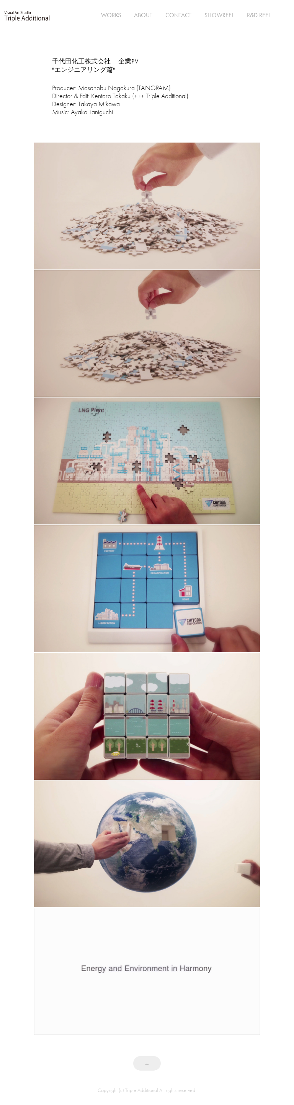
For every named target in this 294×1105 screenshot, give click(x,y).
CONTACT (178, 15)
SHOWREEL (219, 15)
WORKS (111, 15)
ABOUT (143, 15)
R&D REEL (259, 15)
